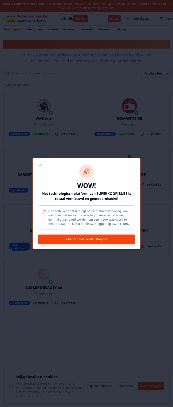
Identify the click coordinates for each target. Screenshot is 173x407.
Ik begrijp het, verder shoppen (86, 239)
